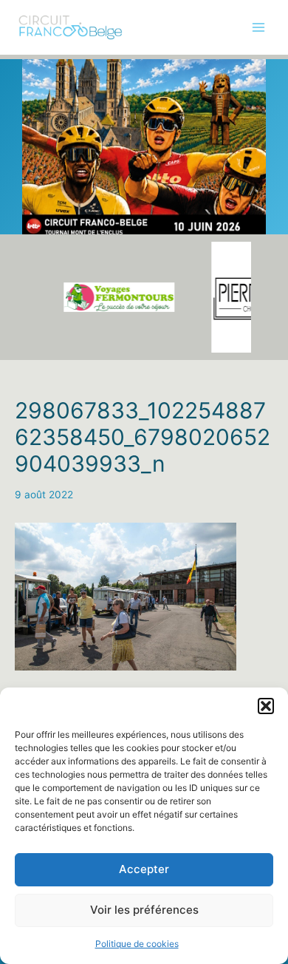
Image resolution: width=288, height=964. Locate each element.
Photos (31, 136)
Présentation (45, 75)
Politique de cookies (137, 943)
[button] (265, 706)
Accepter (144, 869)
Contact (34, 258)
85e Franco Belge (56, 106)
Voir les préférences (144, 910)
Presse (31, 227)
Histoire (33, 166)
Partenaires (42, 197)
